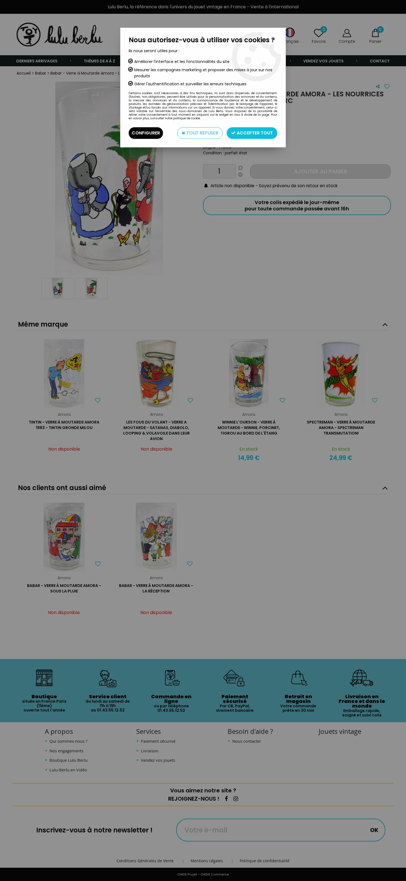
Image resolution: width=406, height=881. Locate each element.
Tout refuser (201, 133)
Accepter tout (254, 133)
